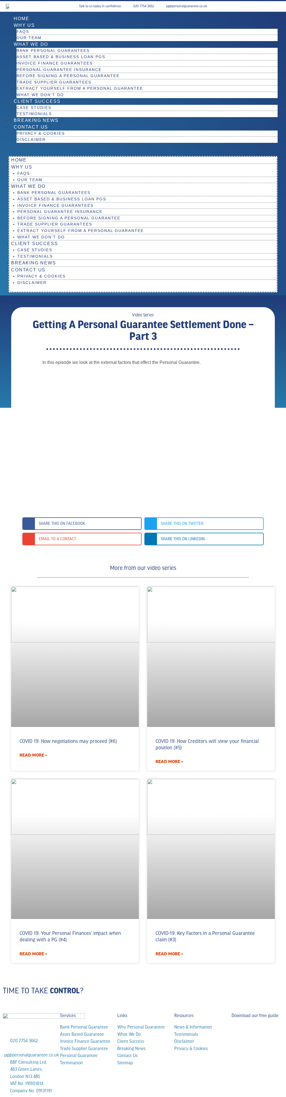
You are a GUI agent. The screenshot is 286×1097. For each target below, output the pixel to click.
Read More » (33, 755)
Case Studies (33, 107)
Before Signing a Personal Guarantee (68, 76)
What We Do (31, 44)
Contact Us (31, 127)
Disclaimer (31, 139)
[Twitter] (278, 6)
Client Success (37, 101)
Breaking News (36, 120)
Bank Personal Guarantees (53, 50)
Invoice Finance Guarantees (54, 63)
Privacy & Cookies (40, 133)
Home (21, 18)
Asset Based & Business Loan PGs (60, 57)
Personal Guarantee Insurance (59, 69)
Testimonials (34, 114)
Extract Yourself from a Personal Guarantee (79, 88)
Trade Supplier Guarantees (53, 82)
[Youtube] (267, 6)
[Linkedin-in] (272, 6)
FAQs (22, 31)
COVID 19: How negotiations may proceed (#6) (68, 741)
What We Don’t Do (40, 95)
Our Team (29, 37)
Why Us (24, 25)
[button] (143, 152)
